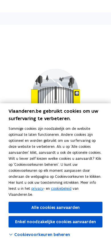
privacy (37, 188)
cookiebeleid (61, 188)
